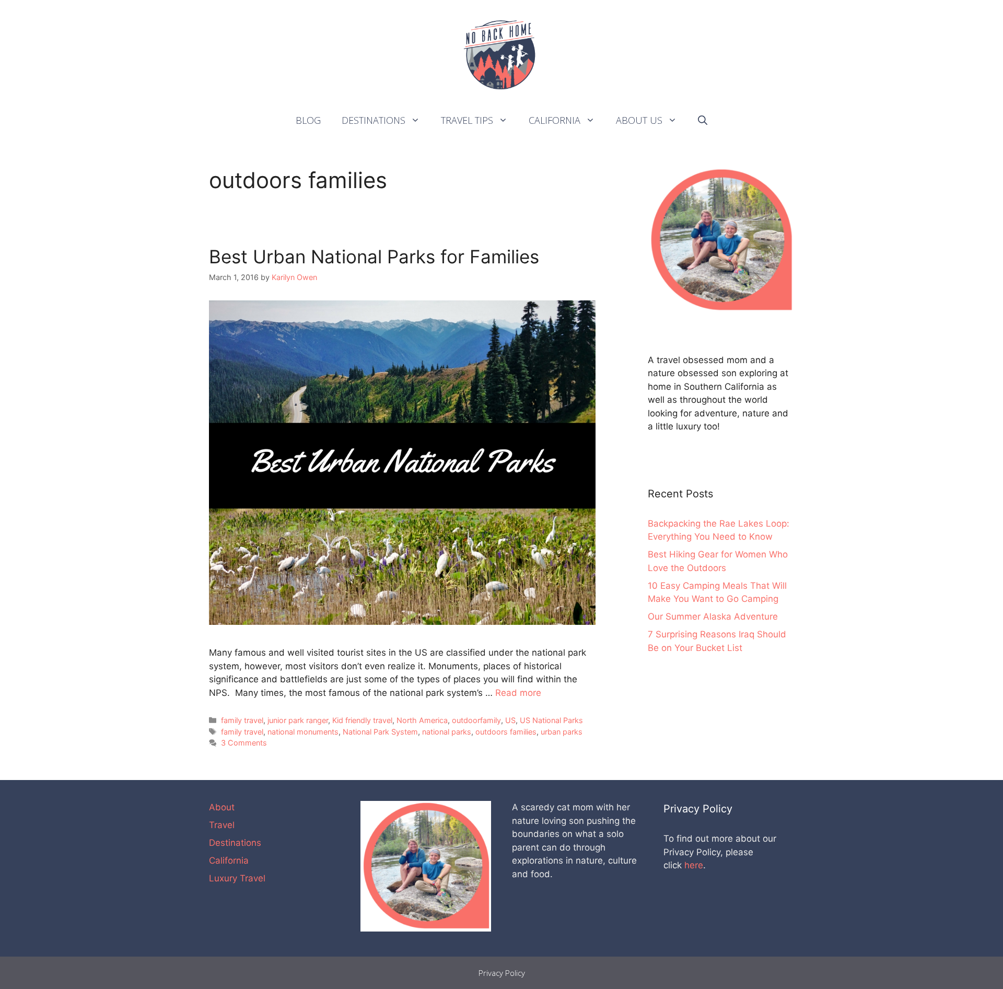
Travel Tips (467, 120)
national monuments (303, 731)
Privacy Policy (502, 973)
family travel (242, 720)
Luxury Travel (237, 878)
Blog (308, 120)
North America (422, 720)
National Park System (380, 731)
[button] (417, 120)
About (222, 807)
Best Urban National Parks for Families (374, 256)
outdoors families (506, 731)
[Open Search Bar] (702, 120)
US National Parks (551, 720)
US (510, 720)
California (554, 120)
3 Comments (244, 742)
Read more (518, 693)
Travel (222, 825)
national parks (446, 731)
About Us (639, 120)
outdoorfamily (476, 720)
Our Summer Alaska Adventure (713, 616)
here (693, 865)
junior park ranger (297, 720)
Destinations (373, 120)
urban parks (561, 731)
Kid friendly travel (362, 720)
